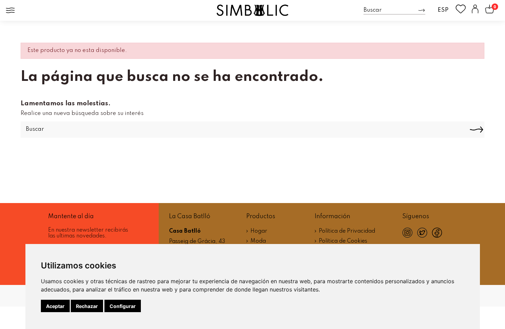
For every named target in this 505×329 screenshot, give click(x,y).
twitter (424, 235)
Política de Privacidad (347, 231)
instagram (409, 236)
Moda (258, 241)
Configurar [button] (123, 306)
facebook (439, 238)
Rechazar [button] (87, 306)
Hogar (258, 231)
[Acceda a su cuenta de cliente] (475, 10)
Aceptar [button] (55, 306)
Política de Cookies (343, 241)
